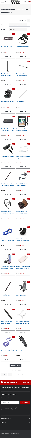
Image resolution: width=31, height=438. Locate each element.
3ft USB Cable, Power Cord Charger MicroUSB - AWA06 (7, 350)
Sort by (3, 29)
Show (2, 24)
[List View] (25, 20)
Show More (16, 365)
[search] (6, 2)
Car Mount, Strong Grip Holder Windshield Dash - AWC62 (8, 267)
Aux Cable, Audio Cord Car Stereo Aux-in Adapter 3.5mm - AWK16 (8, 240)
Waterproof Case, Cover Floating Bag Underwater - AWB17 (22, 129)
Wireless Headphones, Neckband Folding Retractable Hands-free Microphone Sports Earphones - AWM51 (8, 212)
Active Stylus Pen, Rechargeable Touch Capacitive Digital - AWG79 (22, 102)
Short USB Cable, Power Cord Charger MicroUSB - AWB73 (23, 157)
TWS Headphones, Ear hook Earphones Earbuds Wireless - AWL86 (22, 240)
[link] (8, 38)
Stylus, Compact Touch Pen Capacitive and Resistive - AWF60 (22, 74)
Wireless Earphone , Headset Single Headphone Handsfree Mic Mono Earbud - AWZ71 (22, 350)
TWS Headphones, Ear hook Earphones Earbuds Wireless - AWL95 (7, 102)
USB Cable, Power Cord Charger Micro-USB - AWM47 (7, 47)
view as (21, 20)
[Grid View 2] (28, 20)
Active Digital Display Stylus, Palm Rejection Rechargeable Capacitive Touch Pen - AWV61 (8, 184)
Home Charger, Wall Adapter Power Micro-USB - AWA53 (22, 47)
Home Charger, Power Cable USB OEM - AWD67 (7, 157)
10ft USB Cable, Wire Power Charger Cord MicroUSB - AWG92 (22, 322)
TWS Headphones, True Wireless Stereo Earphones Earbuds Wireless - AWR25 (22, 212)
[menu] (2, 2)
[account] (25, 2)
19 (27, 374)
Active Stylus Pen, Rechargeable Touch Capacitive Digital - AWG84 (7, 74)
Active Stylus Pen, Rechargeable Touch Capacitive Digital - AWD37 (7, 295)
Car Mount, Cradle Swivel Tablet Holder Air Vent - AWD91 (22, 295)
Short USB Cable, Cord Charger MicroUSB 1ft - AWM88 (21, 184)
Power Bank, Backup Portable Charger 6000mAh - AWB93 (23, 267)
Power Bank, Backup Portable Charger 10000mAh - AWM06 (8, 129)
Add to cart (8, 57)
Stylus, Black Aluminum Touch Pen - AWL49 (6, 322)
